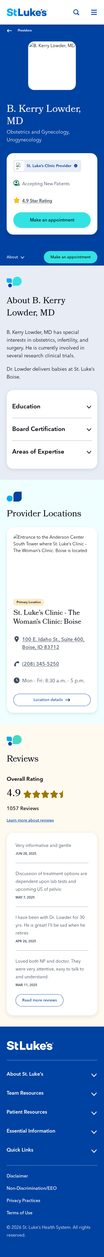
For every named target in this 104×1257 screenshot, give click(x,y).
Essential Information (31, 1131)
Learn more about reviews (30, 820)
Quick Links (20, 1150)
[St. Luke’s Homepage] (30, 1045)
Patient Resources (27, 1112)
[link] (32, 200)
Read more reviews (39, 1000)
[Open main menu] (91, 12)
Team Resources (25, 1093)
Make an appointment (52, 220)
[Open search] (76, 12)
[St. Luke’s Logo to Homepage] (27, 12)
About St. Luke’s (25, 1074)
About (12, 257)
